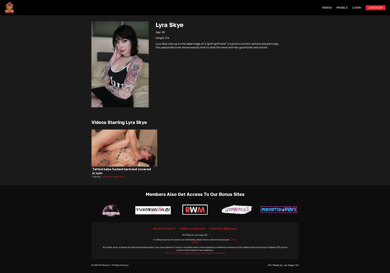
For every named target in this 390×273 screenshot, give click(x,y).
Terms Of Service (192, 228)
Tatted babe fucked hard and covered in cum (121, 171)
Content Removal (223, 228)
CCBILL (234, 240)
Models (342, 7)
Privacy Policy (164, 228)
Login (356, 7)
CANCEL (195, 242)
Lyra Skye (107, 176)
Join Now (375, 7)
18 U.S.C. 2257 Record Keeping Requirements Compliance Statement (195, 253)
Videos (327, 7)
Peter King (118, 176)
